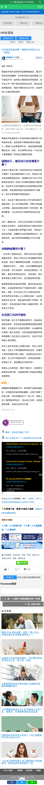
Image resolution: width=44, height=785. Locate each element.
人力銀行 (13, 777)
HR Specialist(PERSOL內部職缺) (18, 479)
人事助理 (11, 530)
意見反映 (29, 770)
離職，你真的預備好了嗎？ (17, 432)
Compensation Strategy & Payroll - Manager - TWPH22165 (24, 461)
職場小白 (36, 555)
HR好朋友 (8, 23)
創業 (23, 555)
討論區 (38, 770)
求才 (28, 777)
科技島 (10, 499)
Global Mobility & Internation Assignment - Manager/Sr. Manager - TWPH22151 (24, 444)
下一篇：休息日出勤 (32, 604)
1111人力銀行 (8, 770)
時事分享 (23, 23)
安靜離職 (7, 555)
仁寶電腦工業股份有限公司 (14, 447)
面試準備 (16, 555)
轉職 (14, 558)
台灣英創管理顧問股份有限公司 (16, 482)
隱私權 (20, 770)
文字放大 (39, 58)
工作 (32, 777)
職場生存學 (6, 558)
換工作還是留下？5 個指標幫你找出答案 (23, 438)
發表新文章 (8, 38)
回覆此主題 (24, 38)
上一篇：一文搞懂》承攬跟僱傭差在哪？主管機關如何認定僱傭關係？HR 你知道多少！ (22, 599)
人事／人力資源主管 (12, 526)
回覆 (28, 569)
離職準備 (21, 558)
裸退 (29, 555)
